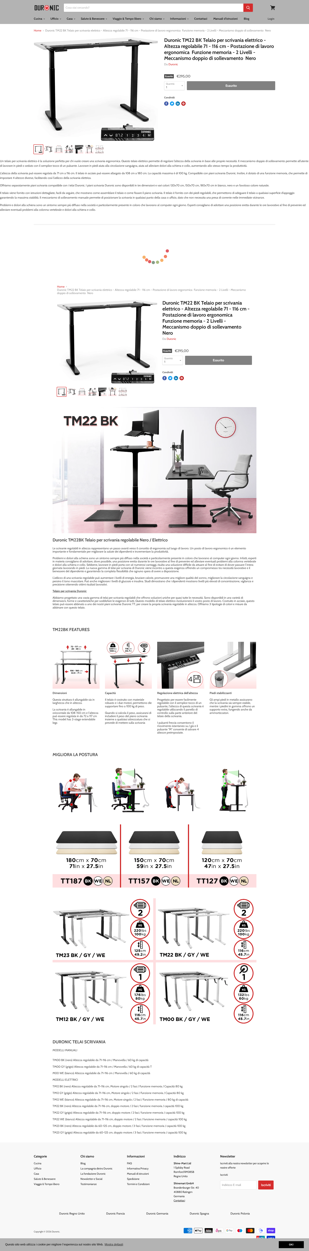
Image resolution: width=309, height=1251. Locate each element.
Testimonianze (88, 1184)
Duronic (173, 64)
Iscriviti (266, 1185)
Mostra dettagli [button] (114, 1244)
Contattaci (200, 18)
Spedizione (133, 1179)
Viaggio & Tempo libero (127, 18)
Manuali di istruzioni (138, 1173)
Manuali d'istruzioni (225, 18)
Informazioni (178, 18)
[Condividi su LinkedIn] (178, 103)
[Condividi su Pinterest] (183, 103)
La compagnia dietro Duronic (96, 1168)
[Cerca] (248, 8)
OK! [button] (291, 1244)
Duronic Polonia (240, 1213)
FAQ (129, 1163)
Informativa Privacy (138, 1168)
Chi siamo (156, 18)
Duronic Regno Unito (82, 1213)
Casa (70, 18)
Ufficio (54, 18)
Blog (246, 18)
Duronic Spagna (210, 1213)
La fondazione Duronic (93, 1173)
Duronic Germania (167, 1213)
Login (271, 18)
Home (37, 30)
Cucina (38, 18)
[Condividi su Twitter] (172, 103)
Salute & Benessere (93, 18)
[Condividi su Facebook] (166, 103)
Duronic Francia (126, 1213)
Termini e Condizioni (138, 1184)
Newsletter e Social (91, 1179)
